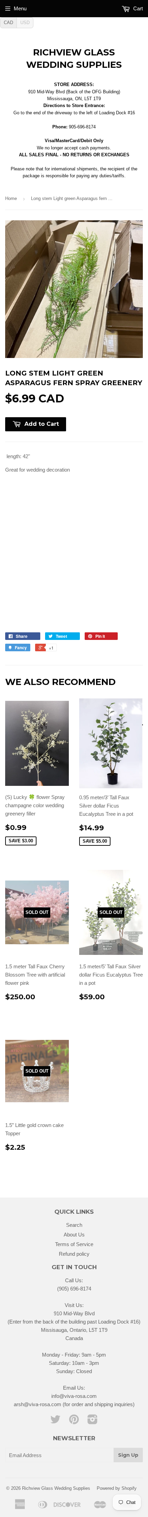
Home (11, 198)
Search (74, 1225)
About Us (74, 1234)
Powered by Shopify (117, 1488)
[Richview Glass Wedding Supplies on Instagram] (92, 1421)
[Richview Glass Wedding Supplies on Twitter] (55, 1421)
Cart (137, 8)
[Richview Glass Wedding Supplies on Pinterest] (74, 1421)
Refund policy (74, 1254)
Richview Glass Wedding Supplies (74, 58)
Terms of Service (74, 1244)
